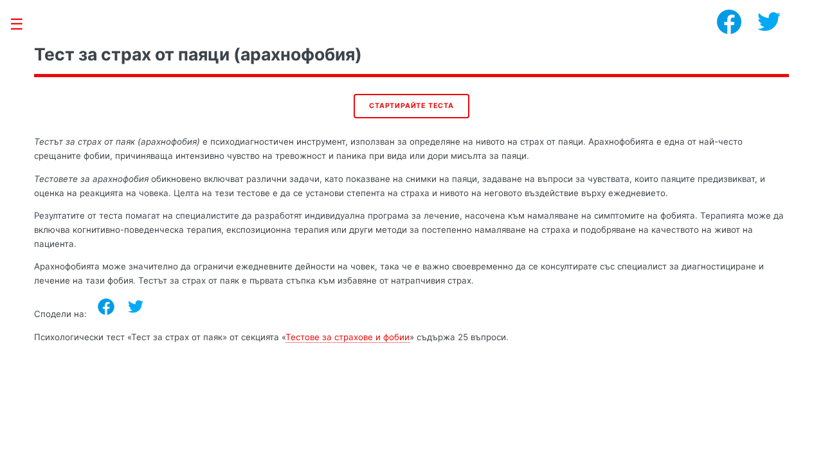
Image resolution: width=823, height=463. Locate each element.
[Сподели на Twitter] (135, 306)
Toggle (23, 24)
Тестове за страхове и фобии (347, 337)
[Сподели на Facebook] (106, 306)
